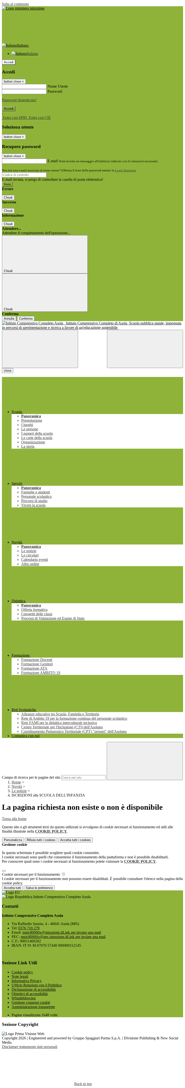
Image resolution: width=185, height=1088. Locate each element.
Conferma (26, 318)
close (7, 370)
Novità (17, 786)
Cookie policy (22, 972)
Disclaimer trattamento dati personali (29, 1047)
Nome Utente (57, 86)
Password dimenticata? (19, 100)
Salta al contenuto (15, 4)
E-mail (52, 161)
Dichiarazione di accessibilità (34, 989)
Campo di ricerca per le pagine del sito (31, 777)
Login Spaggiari (125, 170)
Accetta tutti (75, 840)
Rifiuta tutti (41, 840)
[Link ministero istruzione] (23, 8)
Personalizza (13, 840)
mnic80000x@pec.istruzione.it (63, 937)
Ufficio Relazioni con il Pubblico (37, 985)
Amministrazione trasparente (33, 1007)
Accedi (8, 62)
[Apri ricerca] (145, 349)
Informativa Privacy (27, 981)
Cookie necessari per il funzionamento (31, 874)
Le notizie (19, 791)
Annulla (9, 318)
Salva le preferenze (39, 888)
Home (16, 782)
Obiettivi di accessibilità (30, 994)
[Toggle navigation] (40, 349)
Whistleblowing (24, 998)
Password (54, 91)
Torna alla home (14, 819)
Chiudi (8, 197)
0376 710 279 (29, 928)
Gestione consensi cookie (31, 1002)
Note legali (20, 976)
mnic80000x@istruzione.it (61, 932)
